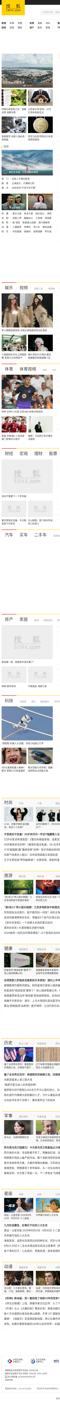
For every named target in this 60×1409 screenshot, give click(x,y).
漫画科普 (41, 1267)
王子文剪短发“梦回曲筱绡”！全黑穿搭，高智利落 (31, 860)
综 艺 (5, 231)
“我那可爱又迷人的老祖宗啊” (20, 1084)
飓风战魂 (47, 227)
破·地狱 (16, 222)
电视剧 (51, 288)
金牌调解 (38, 231)
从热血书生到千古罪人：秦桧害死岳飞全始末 (29, 1100)
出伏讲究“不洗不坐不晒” (24, 187)
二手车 (40, 535)
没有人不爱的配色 (21, 179)
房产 (9, 619)
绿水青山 (40, 213)
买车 (24, 535)
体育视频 (28, 369)
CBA (53, 370)
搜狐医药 (23, 949)
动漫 (8, 1266)
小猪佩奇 (17, 227)
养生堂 (48, 231)
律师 (49, 213)
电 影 (5, 222)
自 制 (5, 218)
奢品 (57, 803)
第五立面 (17, 213)
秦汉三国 (23, 1043)
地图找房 (47, 620)
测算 (21, 1194)
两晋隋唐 (41, 1043)
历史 (8, 1042)
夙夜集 (48, 218)
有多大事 (29, 213)
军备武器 (41, 1116)
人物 (39, 803)
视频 (24, 287)
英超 (40, 23)
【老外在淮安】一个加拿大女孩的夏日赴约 (28, 922)
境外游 (40, 876)
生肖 (57, 1194)
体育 (9, 369)
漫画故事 (23, 1267)
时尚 (8, 802)
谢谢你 (27, 231)
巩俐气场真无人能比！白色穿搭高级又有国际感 (31, 854)
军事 (12, 23)
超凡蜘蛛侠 (44, 222)
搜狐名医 (41, 949)
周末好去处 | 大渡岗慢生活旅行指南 (24, 927)
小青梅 (39, 218)
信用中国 (9, 1380)
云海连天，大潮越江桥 (23, 183)
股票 (53, 453)
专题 (20, 23)
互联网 (23, 701)
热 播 (5, 213)
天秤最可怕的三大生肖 (17, 1235)
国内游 (22, 876)
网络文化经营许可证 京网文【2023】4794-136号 (26, 1374)
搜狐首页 (13, 7)
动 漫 (5, 227)
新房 (40, 27)
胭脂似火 (29, 218)
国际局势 (23, 1116)
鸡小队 (37, 227)
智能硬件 (44, 701)
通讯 (33, 701)
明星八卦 (38, 288)
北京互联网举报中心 (40, 1361)
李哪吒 (27, 227)
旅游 (8, 875)
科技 (9, 700)
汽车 (9, 535)
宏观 (12, 27)
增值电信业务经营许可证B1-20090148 (21, 1370)
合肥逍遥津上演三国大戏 (18, 1079)
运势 (39, 1194)
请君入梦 (17, 218)
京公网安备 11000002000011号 (21, 1377)
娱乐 (9, 287)
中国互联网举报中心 (18, 1361)
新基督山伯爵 (30, 222)
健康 (8, 948)
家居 (48, 27)
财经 (9, 453)
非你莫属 (17, 231)
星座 (8, 1193)
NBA (48, 23)
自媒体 (56, 535)
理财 (20, 27)
